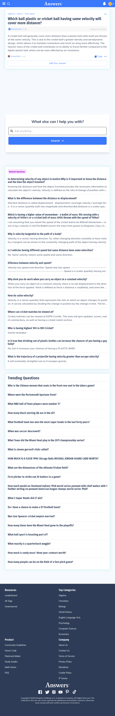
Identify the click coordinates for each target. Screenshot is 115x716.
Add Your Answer (57, 63)
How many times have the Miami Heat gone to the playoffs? (41, 525)
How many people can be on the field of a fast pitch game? (40, 562)
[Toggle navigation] (3, 3)
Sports (19, 14)
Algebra (62, 595)
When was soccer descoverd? (24, 431)
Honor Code (10, 650)
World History (65, 612)
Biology (62, 606)
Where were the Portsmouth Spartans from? (32, 394)
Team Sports (30, 14)
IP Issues (63, 678)
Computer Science (67, 628)
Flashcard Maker (13, 656)
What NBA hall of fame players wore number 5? (34, 403)
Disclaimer (64, 667)
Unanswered (11, 606)
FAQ (7, 672)
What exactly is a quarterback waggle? (29, 543)
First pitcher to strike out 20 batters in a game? (34, 476)
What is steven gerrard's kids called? (28, 449)
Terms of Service (67, 656)
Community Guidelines (15, 645)
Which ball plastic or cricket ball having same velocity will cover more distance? (54, 20)
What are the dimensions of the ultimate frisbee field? (38, 467)
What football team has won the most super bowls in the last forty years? (49, 422)
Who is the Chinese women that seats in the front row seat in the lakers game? (51, 385)
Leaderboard (11, 595)
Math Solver (10, 667)
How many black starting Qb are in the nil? (31, 413)
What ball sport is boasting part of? (28, 534)
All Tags (8, 601)
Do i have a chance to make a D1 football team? (34, 507)
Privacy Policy (65, 661)
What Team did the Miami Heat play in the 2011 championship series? (46, 440)
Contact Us (64, 650)
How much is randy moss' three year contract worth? (37, 552)
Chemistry (63, 601)
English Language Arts (69, 617)
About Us (63, 645)
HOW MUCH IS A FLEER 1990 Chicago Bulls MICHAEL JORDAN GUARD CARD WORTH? (53, 458)
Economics (64, 634)
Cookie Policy (65, 672)
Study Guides (11, 661)
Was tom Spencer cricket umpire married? (31, 516)
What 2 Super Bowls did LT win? (25, 498)
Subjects (11, 14)
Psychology (64, 623)
